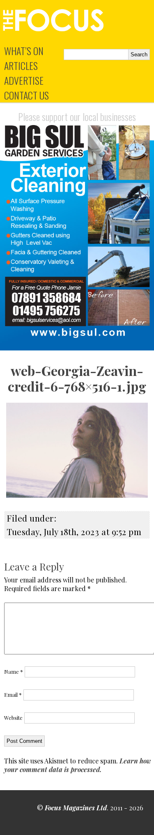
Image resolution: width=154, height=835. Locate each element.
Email (13, 694)
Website (13, 717)
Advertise (24, 80)
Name (13, 671)
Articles (21, 65)
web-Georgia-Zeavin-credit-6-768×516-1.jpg (77, 378)
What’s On (24, 50)
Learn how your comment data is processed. (77, 765)
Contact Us (26, 95)
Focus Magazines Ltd (76, 807)
